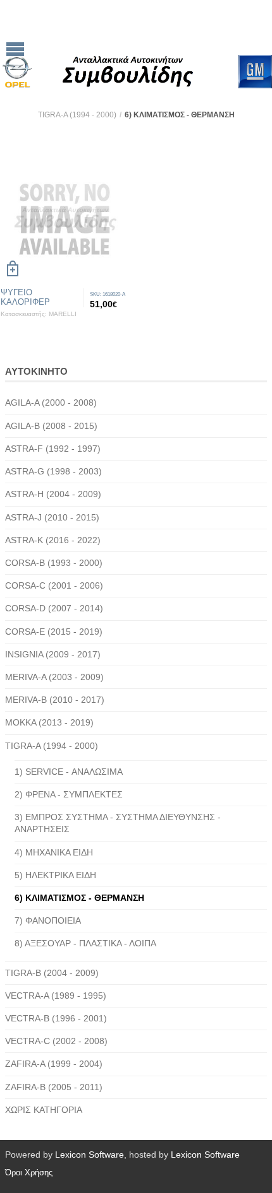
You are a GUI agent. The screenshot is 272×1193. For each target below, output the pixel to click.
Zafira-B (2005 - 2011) (53, 1087)
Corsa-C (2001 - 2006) (54, 585)
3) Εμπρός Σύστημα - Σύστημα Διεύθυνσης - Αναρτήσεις (118, 823)
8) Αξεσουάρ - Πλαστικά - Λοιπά (85, 943)
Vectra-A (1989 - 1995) (55, 995)
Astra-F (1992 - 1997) (53, 449)
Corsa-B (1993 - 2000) (53, 563)
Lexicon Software (89, 1154)
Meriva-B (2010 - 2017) (54, 700)
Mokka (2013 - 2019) (49, 722)
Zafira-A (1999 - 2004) (53, 1064)
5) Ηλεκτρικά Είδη (55, 875)
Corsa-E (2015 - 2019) (53, 631)
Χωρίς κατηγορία (43, 1110)
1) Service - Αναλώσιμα (69, 772)
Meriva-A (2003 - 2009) (54, 677)
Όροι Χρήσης (29, 1172)
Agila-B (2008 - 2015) (51, 426)
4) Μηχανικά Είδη (54, 852)
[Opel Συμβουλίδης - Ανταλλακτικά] (146, 44)
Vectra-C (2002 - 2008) (56, 1041)
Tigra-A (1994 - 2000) (77, 114)
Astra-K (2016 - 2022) (53, 540)
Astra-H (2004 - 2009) (53, 494)
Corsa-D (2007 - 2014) (54, 608)
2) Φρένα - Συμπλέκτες (69, 794)
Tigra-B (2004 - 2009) (52, 973)
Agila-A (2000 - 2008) (51, 402)
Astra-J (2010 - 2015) (52, 517)
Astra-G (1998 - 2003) (53, 471)
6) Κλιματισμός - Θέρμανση (79, 898)
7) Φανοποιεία (48, 920)
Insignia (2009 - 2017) (53, 654)
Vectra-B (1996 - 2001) (56, 1018)
